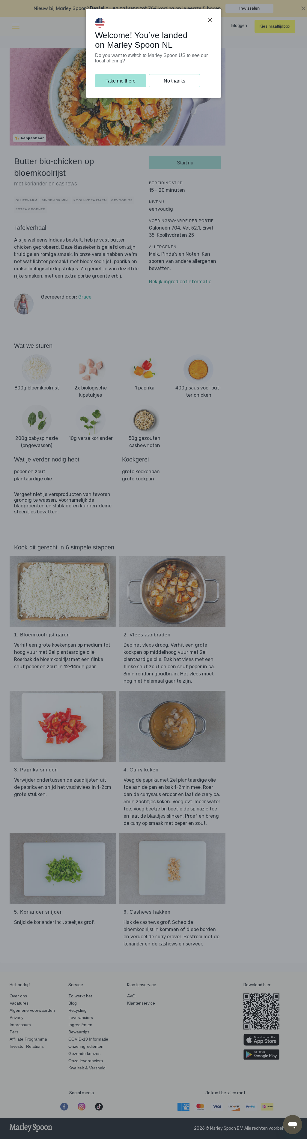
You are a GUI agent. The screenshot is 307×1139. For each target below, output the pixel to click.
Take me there (121, 80)
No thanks (174, 80)
